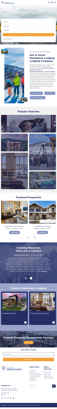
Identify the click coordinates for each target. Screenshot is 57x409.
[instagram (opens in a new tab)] (11, 398)
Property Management (37, 97)
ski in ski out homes (47, 68)
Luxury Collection (48, 378)
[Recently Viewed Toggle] (49, 2)
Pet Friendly (47, 374)
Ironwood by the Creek (21, 255)
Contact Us (33, 370)
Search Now (28, 34)
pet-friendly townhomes (36, 71)
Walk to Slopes (48, 376)
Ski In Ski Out (50, 93)
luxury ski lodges (50, 71)
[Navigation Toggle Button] (55, 2)
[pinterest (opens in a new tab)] (8, 398)
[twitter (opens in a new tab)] (5, 398)
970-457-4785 (5, 393)
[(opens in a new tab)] (14, 212)
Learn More (28, 342)
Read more (44, 271)
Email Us (3, 394)
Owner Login (33, 372)
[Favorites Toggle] (52, 2)
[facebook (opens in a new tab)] (2, 398)
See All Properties (36, 93)
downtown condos (35, 70)
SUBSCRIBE (28, 359)
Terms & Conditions (35, 376)
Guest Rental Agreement (33, 379)
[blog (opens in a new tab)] (13, 398)
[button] (28, 237)
